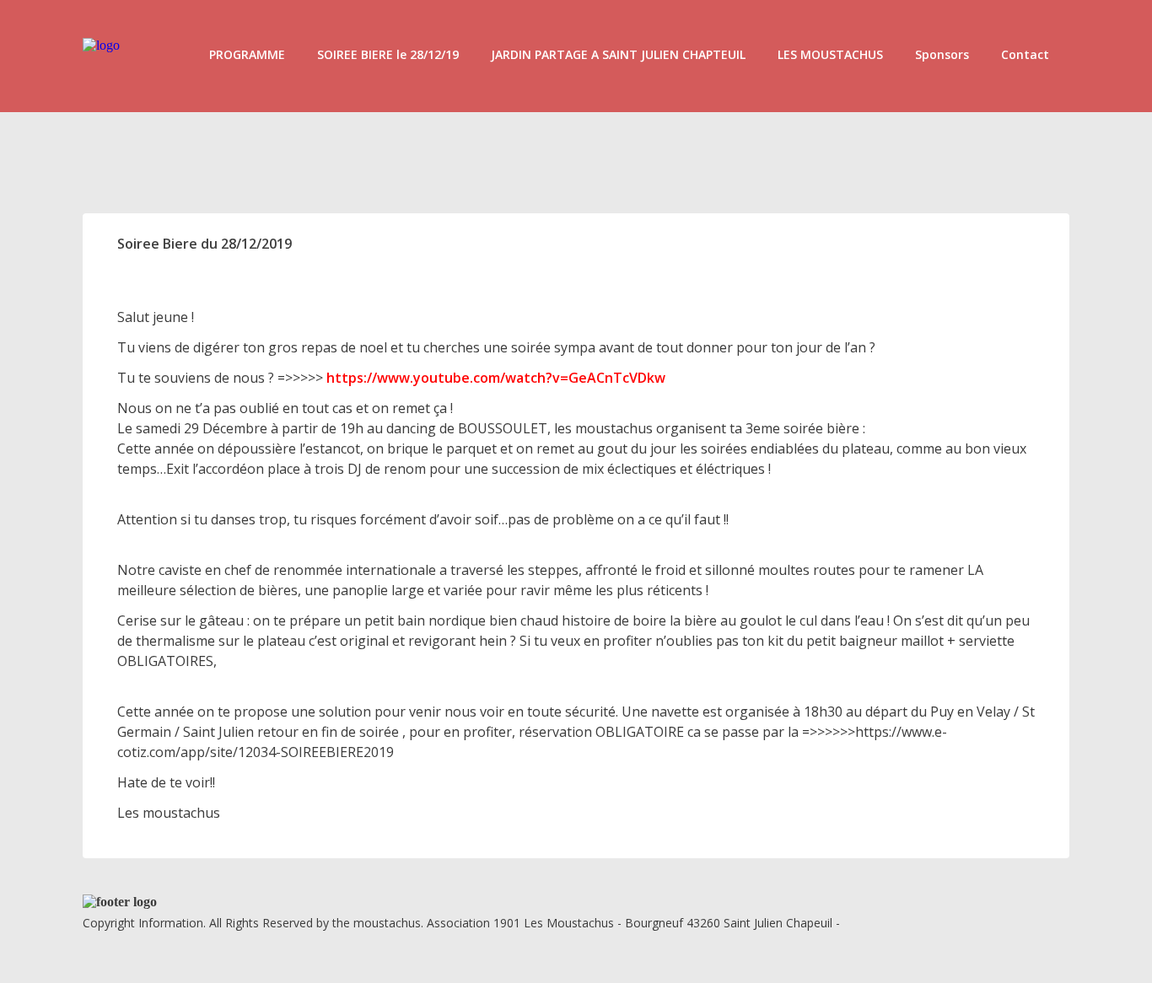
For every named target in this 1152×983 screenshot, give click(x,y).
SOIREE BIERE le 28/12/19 (388, 54)
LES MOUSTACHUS (830, 54)
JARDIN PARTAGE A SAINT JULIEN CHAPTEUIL (618, 54)
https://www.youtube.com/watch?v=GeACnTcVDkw (495, 377)
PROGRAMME (247, 54)
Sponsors (942, 54)
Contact (1025, 54)
